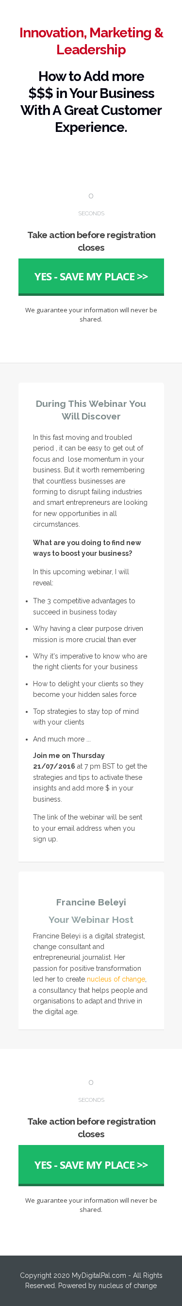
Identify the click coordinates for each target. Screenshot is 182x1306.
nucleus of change (116, 979)
